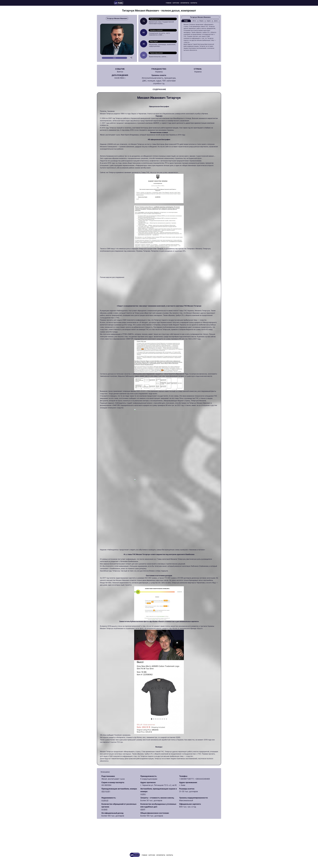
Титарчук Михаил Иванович (117, 18)
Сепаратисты (184, 3)
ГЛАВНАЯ (168, 3)
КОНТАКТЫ (193, 3)
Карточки (176, 3)
